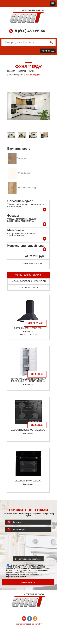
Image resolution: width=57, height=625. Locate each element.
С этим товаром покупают (28, 275)
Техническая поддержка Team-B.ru (29, 624)
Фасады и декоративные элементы (28, 281)
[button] (53, 3)
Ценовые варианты (28, 287)
